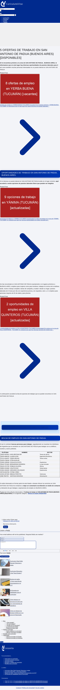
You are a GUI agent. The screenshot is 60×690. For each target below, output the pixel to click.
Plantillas (5, 19)
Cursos (5, 20)
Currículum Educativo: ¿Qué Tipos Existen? (15, 671)
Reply (5, 527)
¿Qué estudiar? (10, 622)
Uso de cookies (39, 688)
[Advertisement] (30, 35)
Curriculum (6, 17)
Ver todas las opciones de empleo (30, 427)
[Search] (15, 15)
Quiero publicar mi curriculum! (14, 631)
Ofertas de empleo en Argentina (14, 638)
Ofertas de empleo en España (13, 636)
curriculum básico (9, 661)
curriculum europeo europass (12, 660)
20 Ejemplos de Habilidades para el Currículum (16, 674)
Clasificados (6, 635)
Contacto (18, 688)
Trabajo (5, 22)
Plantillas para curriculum (9, 633)
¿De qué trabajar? (10, 624)
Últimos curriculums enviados (13, 632)
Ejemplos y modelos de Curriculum (13, 662)
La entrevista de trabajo (12, 626)
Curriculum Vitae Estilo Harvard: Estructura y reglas (17, 670)
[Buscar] (0, 10)
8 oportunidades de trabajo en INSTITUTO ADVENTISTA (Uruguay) (31, 681)
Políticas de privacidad (28, 688)
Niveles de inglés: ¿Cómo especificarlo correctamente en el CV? (20, 673)
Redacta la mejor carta (12, 628)
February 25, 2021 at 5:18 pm (11, 521)
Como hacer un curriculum (11, 658)
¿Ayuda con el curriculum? (13, 625)
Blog (4, 621)
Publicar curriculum (8, 629)
